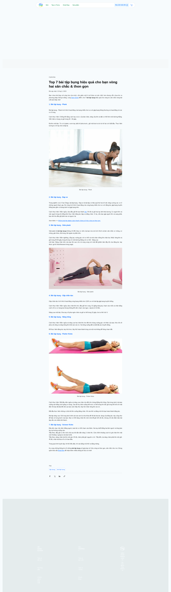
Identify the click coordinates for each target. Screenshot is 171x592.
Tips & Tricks (80, 563)
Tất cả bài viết (80, 553)
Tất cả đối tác (39, 553)
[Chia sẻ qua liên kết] (64, 476)
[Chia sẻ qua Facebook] (50, 476)
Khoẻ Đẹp (80, 572)
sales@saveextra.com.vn (122, 551)
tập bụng (52, 469)
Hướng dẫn (40, 563)
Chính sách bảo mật (39, 574)
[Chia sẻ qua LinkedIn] (59, 476)
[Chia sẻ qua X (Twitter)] (55, 476)
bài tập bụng (61, 469)
